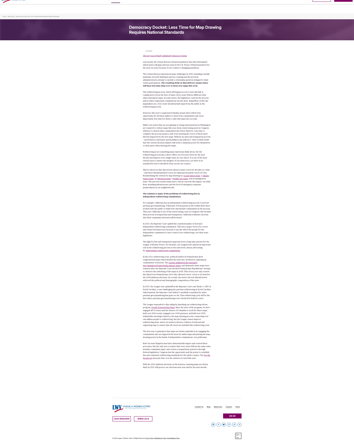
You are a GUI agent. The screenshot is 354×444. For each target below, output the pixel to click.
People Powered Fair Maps (163, 307)
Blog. (209, 407)
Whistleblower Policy (160, 438)
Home (4, 16)
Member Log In (143, 419)
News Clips (11, 16)
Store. (238, 407)
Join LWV (232, 416)
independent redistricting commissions (163, 250)
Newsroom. (218, 407)
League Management (122, 419)
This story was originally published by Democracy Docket (165, 55)
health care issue (180, 178)
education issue (164, 178)
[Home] (133, 408)
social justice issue (192, 175)
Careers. (229, 407)
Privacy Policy (149, 438)
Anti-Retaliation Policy (173, 438)
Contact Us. (199, 407)
